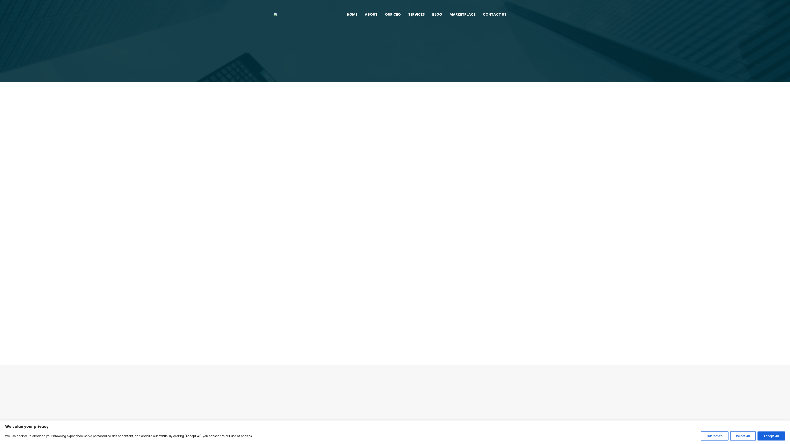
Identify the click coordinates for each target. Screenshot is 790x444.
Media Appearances (418, 189)
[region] (395, 432)
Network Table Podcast (296, 189)
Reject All (743, 436)
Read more (291, 211)
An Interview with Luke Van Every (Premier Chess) (456, 182)
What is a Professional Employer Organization (328, 309)
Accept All (771, 436)
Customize (715, 436)
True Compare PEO (448, 189)
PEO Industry (289, 316)
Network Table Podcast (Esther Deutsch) (323, 182)
